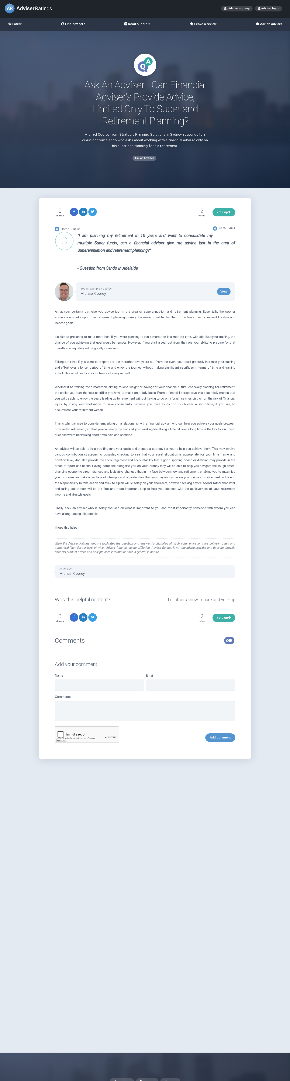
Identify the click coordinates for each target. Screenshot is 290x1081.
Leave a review (205, 24)
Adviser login (269, 8)
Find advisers (74, 24)
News (76, 229)
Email (149, 675)
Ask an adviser (270, 24)
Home (65, 229)
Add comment (220, 737)
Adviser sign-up (239, 8)
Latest (16, 24)
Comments (63, 697)
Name (59, 675)
